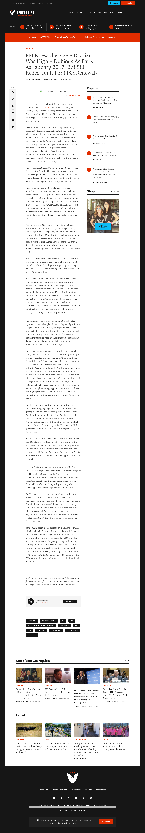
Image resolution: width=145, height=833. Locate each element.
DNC (63, 621)
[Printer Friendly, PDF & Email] (12, 126)
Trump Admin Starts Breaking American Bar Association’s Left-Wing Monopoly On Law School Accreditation (86, 749)
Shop (91, 191)
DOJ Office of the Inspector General (41, 625)
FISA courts (41, 630)
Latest (20, 715)
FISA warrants (56, 630)
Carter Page (32, 621)
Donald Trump (64, 625)
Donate (115, 3)
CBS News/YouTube (75, 95)
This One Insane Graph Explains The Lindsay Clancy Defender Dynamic (115, 746)
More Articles (70, 601)
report (47, 107)
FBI (76, 625)
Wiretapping (32, 635)
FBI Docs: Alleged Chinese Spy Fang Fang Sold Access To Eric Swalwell (57, 692)
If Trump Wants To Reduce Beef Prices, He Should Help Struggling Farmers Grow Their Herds (29, 748)
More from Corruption (33, 661)
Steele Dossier (73, 630)
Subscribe (128, 3)
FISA (29, 630)
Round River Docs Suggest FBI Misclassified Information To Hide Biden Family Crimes (28, 693)
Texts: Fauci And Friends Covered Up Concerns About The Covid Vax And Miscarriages (115, 693)
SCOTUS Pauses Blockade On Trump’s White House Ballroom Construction (57, 746)
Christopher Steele (49, 621)
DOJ (72, 621)
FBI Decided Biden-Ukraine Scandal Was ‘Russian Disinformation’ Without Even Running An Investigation (86, 696)
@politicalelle (43, 602)
